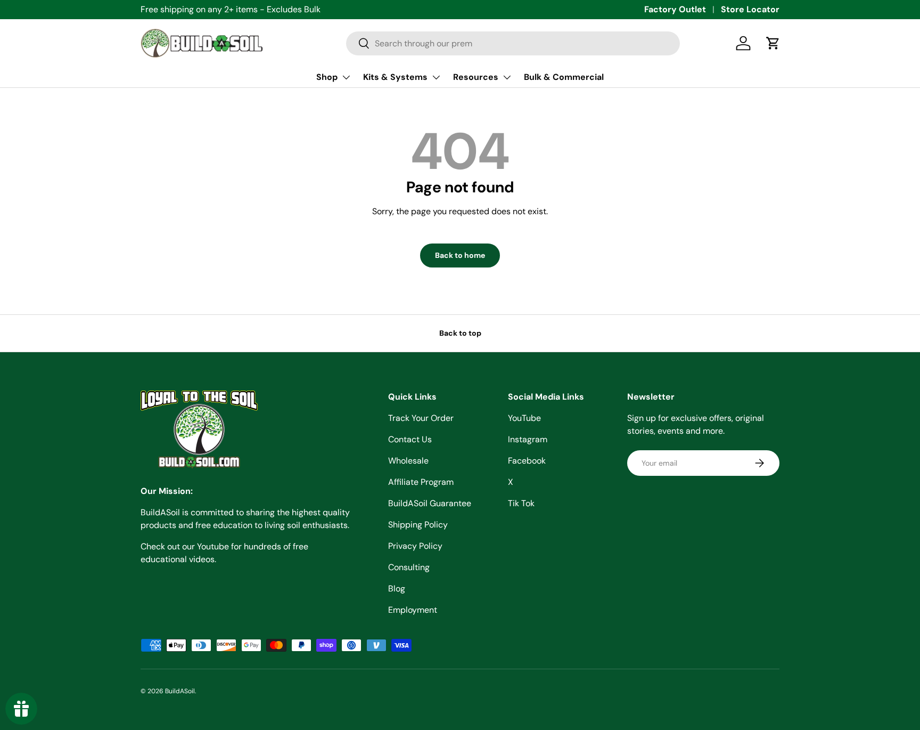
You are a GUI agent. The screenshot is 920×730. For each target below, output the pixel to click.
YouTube (524, 418)
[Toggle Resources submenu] (506, 77)
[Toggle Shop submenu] (346, 77)
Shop (327, 77)
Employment (412, 609)
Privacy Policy (415, 545)
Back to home (460, 255)
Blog (396, 588)
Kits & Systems (395, 77)
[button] (773, 43)
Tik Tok (521, 503)
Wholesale (408, 460)
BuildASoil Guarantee (429, 503)
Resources (475, 77)
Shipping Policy (418, 524)
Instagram (527, 439)
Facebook (527, 460)
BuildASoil (180, 691)
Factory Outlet (675, 9)
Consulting (409, 567)
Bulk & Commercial (564, 77)
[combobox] (513, 43)
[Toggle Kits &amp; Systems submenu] (436, 77)
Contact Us (410, 439)
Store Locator (750, 9)
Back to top (460, 333)
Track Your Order (421, 418)
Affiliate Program (421, 482)
